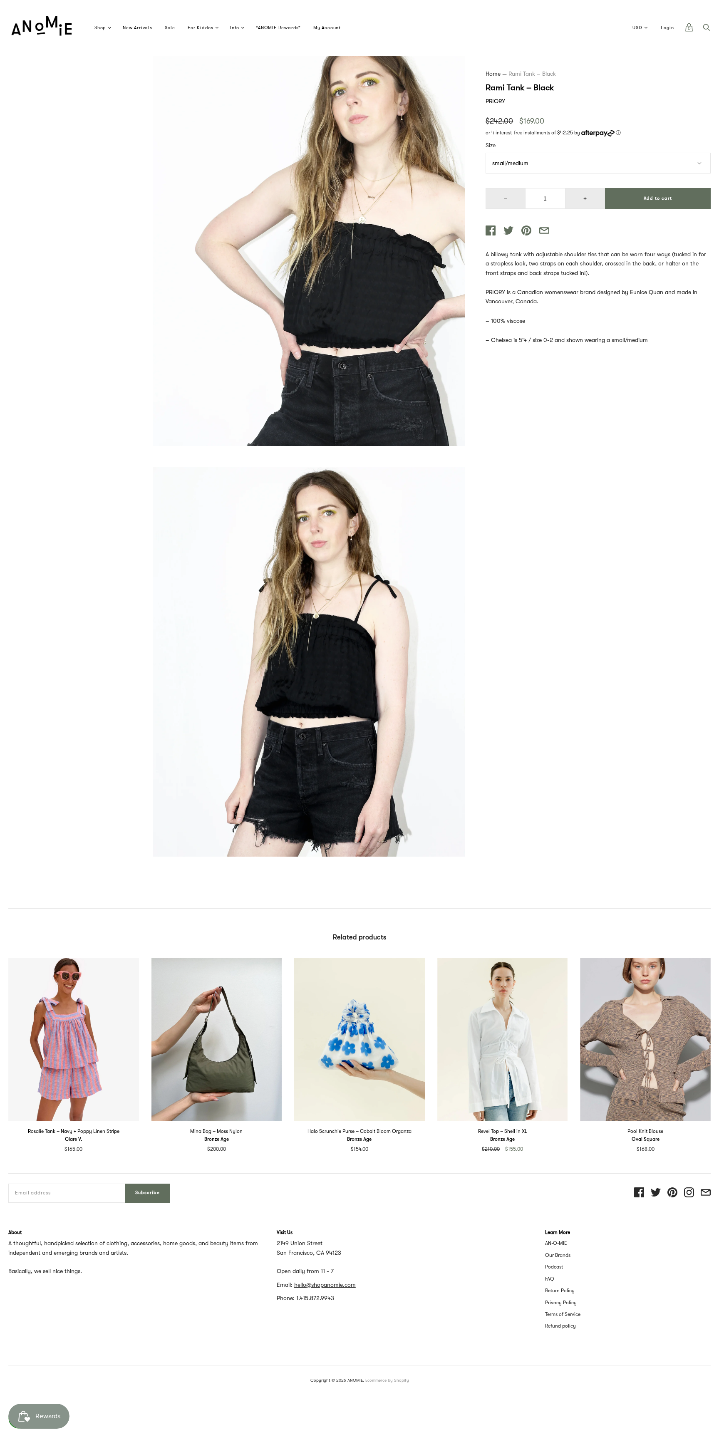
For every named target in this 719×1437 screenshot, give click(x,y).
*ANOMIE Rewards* (278, 27)
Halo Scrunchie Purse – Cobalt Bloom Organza (359, 1131)
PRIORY (495, 101)
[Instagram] (689, 1193)
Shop (100, 27)
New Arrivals (137, 27)
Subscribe (147, 1192)
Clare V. (73, 1139)
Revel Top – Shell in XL (502, 1131)
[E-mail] (706, 1193)
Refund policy (560, 1326)
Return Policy (560, 1290)
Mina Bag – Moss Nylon (216, 1131)
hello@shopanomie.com (325, 1284)
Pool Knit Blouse (645, 1131)
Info (234, 27)
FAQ (549, 1279)
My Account (327, 27)
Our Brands (557, 1255)
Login (667, 27)
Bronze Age (216, 1139)
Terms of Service (562, 1314)
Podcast (554, 1267)
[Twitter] (656, 1193)
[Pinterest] (672, 1193)
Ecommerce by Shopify (387, 1380)
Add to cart (658, 198)
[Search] (706, 29)
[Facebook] (639, 1193)
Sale (170, 27)
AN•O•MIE (556, 1243)
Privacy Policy (561, 1303)
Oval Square (645, 1139)
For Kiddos (200, 27)
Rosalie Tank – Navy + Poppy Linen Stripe (73, 1131)
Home (493, 73)
